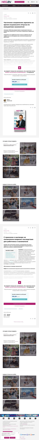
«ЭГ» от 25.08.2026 (10, 233)
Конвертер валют (5, 5)
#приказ (20, 308)
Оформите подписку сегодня (19, 84)
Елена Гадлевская (9, 100)
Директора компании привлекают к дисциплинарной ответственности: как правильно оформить (10, 255)
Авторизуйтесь (22, 91)
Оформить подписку (19, 1)
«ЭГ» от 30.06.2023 (10, 18)
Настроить (12, 437)
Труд (4, 376)
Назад (5, 14)
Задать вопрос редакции (6, 429)
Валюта (14, 5)
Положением (9, 434)
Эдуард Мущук (8, 315)
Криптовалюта (33, 5)
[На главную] (6, 2)
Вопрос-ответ (6, 16)
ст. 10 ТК (11, 261)
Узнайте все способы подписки (19, 303)
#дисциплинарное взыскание (10, 308)
